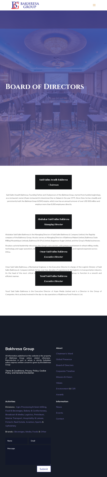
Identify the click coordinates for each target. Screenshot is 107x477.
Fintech (9, 422)
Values (59, 383)
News (59, 407)
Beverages (19, 431)
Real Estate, (19, 422)
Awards (60, 394)
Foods (35, 431)
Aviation (30, 422)
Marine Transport (13, 418)
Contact (60, 418)
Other (43, 431)
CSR (73, 388)
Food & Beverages (14, 410)
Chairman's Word (64, 353)
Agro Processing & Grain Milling (31, 407)
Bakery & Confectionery (35, 410)
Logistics (29, 414)
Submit (44, 468)
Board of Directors (64, 365)
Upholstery (10, 425)
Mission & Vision (64, 377)
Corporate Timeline (65, 371)
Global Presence (64, 359)
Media (28, 431)
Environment (62, 388)
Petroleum (39, 414)
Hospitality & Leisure (33, 418)
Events (59, 412)
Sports (38, 422)
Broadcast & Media (14, 414)
